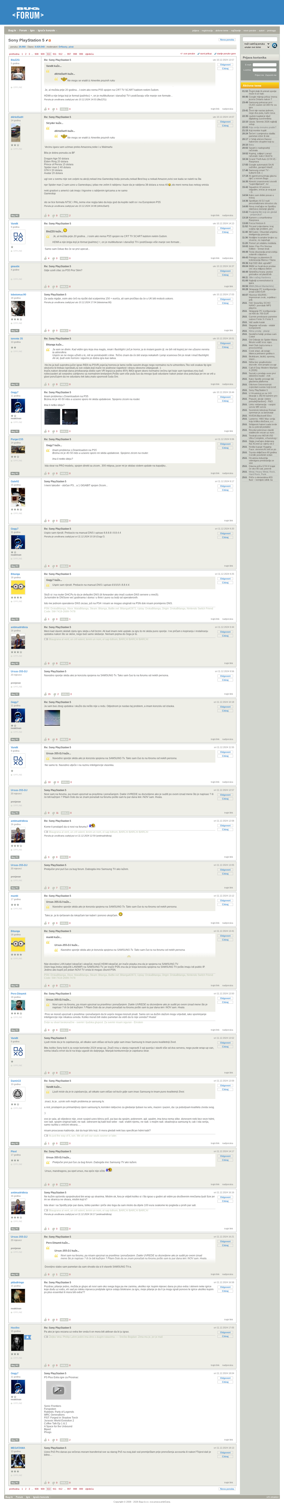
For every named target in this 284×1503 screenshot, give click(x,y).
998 (75, 54)
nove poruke (249, 30)
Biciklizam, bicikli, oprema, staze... (262, 357)
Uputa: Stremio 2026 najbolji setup (263, 122)
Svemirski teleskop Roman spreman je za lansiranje (262, 411)
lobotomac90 (19, 294)
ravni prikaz (206, 53)
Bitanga (16, 574)
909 (42, 54)
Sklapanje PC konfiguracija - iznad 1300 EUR (263, 290)
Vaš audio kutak (257, 322)
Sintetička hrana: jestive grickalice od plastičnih (261, 273)
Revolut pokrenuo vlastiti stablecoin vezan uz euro (261, 431)
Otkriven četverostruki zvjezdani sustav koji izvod (262, 385)
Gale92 (15, 481)
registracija (207, 30)
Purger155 (17, 439)
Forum (23, 30)
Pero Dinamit (19, 993)
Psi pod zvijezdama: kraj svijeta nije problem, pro (261, 227)
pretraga (271, 30)
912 (60, 54)
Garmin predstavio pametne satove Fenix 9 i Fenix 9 (263, 317)
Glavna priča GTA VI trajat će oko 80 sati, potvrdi (262, 467)
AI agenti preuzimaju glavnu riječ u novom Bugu (263, 177)
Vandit (15, 223)
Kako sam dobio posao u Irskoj (261, 196)
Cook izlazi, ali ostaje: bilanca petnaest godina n (261, 352)
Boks (251, 144)
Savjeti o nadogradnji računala (259, 149)
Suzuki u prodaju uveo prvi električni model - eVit (262, 374)
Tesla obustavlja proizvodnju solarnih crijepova (263, 253)
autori (261, 30)
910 (49, 54)
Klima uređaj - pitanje (259, 331)
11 (57, 813)
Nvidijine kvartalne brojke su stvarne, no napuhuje (263, 238)
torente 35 (17, 338)
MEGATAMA (18, 1448)
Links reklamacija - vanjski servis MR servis (262, 405)
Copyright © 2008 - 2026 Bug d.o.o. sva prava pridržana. (142, 1502)
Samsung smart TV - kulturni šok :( (259, 171)
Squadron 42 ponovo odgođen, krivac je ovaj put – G (262, 189)
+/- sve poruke (187, 53)
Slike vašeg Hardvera (260, 277)
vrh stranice (273, 1497)
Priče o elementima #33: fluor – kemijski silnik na (261, 478)
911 (54, 54)
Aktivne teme (252, 85)
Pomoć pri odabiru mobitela (262, 243)
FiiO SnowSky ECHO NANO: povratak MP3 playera (260, 305)
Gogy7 (15, 392)
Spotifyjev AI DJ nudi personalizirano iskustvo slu (263, 202)
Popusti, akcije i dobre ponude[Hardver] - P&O (261, 400)
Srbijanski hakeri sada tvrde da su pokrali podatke (263, 425)
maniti (15, 895)
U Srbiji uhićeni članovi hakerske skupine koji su (261, 140)
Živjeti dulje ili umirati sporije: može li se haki (263, 92)
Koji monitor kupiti (257, 130)
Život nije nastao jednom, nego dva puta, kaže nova (262, 111)
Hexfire (15, 1327)
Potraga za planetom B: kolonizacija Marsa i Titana (262, 258)
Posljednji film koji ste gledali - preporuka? (263, 213)
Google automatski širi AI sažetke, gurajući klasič (261, 165)
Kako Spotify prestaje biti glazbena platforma (261, 380)
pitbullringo (18, 1282)
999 (81, 54)
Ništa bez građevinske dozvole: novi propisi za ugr (263, 363)
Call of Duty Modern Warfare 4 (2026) (263, 368)
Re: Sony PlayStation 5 (57, 60)
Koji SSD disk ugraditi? (260, 263)
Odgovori (225, 64)
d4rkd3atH (17, 117)
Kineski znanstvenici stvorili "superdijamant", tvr (263, 182)
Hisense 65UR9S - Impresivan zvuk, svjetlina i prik (262, 297)
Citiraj (225, 68)
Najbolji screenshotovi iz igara (261, 281)
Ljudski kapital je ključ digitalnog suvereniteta (260, 117)
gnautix (15, 266)
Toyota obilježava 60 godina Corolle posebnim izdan (263, 453)
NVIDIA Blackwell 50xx (260, 415)
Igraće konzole (46, 30)
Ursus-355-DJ (19, 671)
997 (69, 54)
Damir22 (16, 1080)
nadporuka (227, 109)
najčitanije (236, 30)
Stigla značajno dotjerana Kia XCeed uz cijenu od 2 (261, 442)
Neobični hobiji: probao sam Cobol (263, 335)
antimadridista (19, 627)
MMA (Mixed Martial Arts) (261, 286)
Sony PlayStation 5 (55, 294)
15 (49, 694)
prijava (195, 30)
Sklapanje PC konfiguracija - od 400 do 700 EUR (263, 312)
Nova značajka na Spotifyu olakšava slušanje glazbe (262, 207)
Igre (32, 30)
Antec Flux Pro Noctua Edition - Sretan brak (260, 247)
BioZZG (15, 60)
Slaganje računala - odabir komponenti (262, 326)
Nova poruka (227, 39)
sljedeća (89, 54)
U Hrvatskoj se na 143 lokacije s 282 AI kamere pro (263, 394)
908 (36, 54)
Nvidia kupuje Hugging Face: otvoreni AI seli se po (262, 448)
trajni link (215, 109)
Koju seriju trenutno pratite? (262, 127)
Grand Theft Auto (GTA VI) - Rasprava (263, 160)
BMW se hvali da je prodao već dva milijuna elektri (262, 267)
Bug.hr (12, 30)
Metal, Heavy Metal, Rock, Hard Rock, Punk (262, 472)
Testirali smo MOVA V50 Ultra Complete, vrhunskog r (263, 436)
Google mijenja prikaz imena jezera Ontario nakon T (263, 98)
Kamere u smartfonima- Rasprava (261, 218)
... (32, 54)
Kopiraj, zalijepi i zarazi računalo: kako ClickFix (261, 154)
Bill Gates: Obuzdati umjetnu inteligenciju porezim (263, 233)
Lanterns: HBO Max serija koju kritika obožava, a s (262, 420)
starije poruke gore (226, 53)
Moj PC (15, 215)
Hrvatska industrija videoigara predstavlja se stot (261, 460)
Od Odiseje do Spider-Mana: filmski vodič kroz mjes (263, 340)
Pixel (14, 1151)
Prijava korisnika (254, 57)
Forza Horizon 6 (257, 223)
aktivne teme (221, 30)
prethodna (14, 54)
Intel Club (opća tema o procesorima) (260, 346)
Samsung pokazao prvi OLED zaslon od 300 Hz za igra (263, 105)
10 (49, 782)
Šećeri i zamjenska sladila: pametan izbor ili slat (262, 134)
